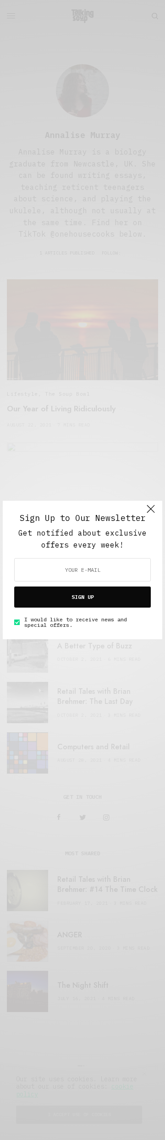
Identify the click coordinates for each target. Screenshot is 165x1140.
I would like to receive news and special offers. (75, 622)
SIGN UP (83, 596)
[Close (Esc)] (151, 513)
